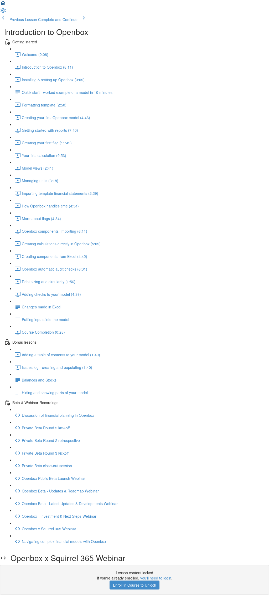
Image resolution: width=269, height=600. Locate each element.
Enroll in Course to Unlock (134, 585)
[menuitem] (3, 12)
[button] (3, 4)
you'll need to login (155, 578)
